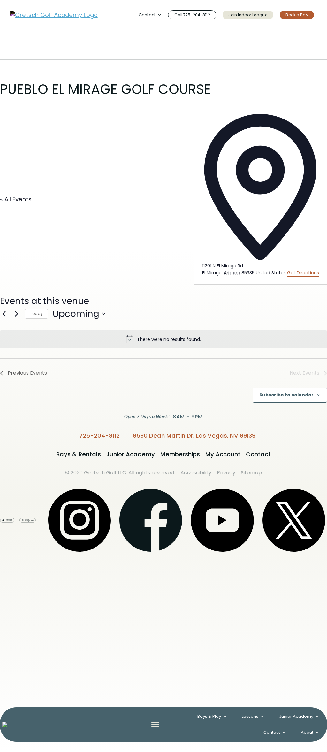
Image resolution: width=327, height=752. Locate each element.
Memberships (180, 454)
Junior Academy (130, 454)
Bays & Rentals (78, 454)
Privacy (226, 472)
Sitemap (251, 472)
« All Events (16, 199)
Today (36, 313)
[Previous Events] (4, 314)
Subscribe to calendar (286, 395)
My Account (222, 454)
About (307, 732)
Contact (271, 732)
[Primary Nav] (155, 724)
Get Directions (303, 273)
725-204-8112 (99, 436)
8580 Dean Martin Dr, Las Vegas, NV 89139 (194, 436)
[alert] (163, 339)
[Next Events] (16, 314)
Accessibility (195, 472)
